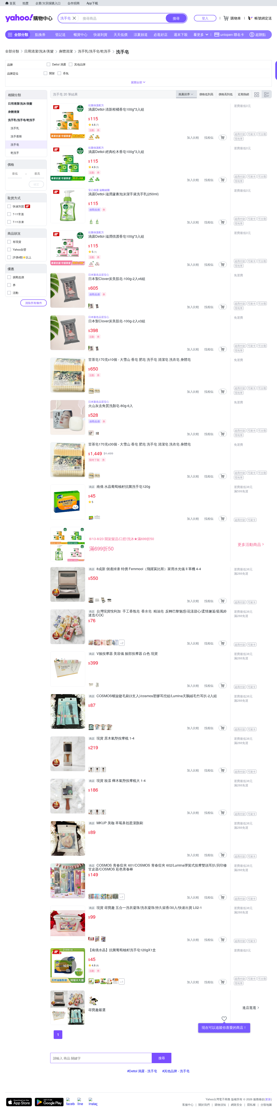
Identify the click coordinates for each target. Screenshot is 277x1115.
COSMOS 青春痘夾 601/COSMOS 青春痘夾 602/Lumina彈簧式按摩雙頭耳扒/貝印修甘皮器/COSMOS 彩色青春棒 (157, 867)
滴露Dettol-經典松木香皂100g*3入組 (116, 152)
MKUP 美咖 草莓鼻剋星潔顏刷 (116, 823)
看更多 (198, 34)
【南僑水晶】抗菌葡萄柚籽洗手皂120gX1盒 (122, 950)
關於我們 (204, 1104)
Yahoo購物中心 (28, 18)
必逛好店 (160, 34)
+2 (121, 643)
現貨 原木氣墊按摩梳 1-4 (111, 738)
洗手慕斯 (16, 136)
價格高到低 (226, 94)
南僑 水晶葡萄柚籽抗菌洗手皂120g (119, 487)
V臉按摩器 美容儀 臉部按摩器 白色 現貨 (123, 654)
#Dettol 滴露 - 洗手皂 (142, 1071)
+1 (121, 897)
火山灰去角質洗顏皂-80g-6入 (110, 406)
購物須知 (220, 1104)
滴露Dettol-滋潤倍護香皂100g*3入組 (116, 236)
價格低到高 (206, 94)
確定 (36, 184)
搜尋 (161, 1058)
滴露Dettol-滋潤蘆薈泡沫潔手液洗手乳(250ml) (123, 194)
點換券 (40, 34)
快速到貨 (100, 34)
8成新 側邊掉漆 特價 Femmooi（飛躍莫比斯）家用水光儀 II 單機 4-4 (145, 569)
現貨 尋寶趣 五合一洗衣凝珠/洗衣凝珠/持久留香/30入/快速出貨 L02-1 (145, 908)
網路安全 (236, 1104)
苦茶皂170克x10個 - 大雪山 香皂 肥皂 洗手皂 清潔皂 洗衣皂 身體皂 (139, 360)
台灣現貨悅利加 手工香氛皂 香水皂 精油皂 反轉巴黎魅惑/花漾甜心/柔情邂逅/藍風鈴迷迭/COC (157, 613)
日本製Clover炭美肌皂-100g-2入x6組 (116, 279)
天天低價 (120, 34)
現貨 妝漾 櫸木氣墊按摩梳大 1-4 (117, 781)
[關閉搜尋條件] (74, 18)
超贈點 (260, 34)
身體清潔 (13, 112)
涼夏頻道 (141, 34)
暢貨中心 (80, 34)
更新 (268, 1099)
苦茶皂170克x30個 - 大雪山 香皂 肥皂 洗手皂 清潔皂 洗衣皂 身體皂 (139, 444)
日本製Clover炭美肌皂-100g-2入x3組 (116, 321)
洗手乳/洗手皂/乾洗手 (21, 120)
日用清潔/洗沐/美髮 (20, 103)
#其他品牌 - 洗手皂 (176, 1071)
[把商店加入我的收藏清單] (224, 1018)
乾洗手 (15, 153)
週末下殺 (181, 34)
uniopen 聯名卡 (232, 34)
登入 (205, 18)
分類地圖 (266, 1104)
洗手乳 (15, 128)
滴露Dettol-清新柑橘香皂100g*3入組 (116, 109)
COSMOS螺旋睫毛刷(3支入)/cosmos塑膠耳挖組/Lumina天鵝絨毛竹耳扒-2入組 (153, 696)
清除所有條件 (33, 303)
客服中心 (187, 1104)
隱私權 (251, 1104)
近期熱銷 (243, 94)
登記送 (60, 34)
